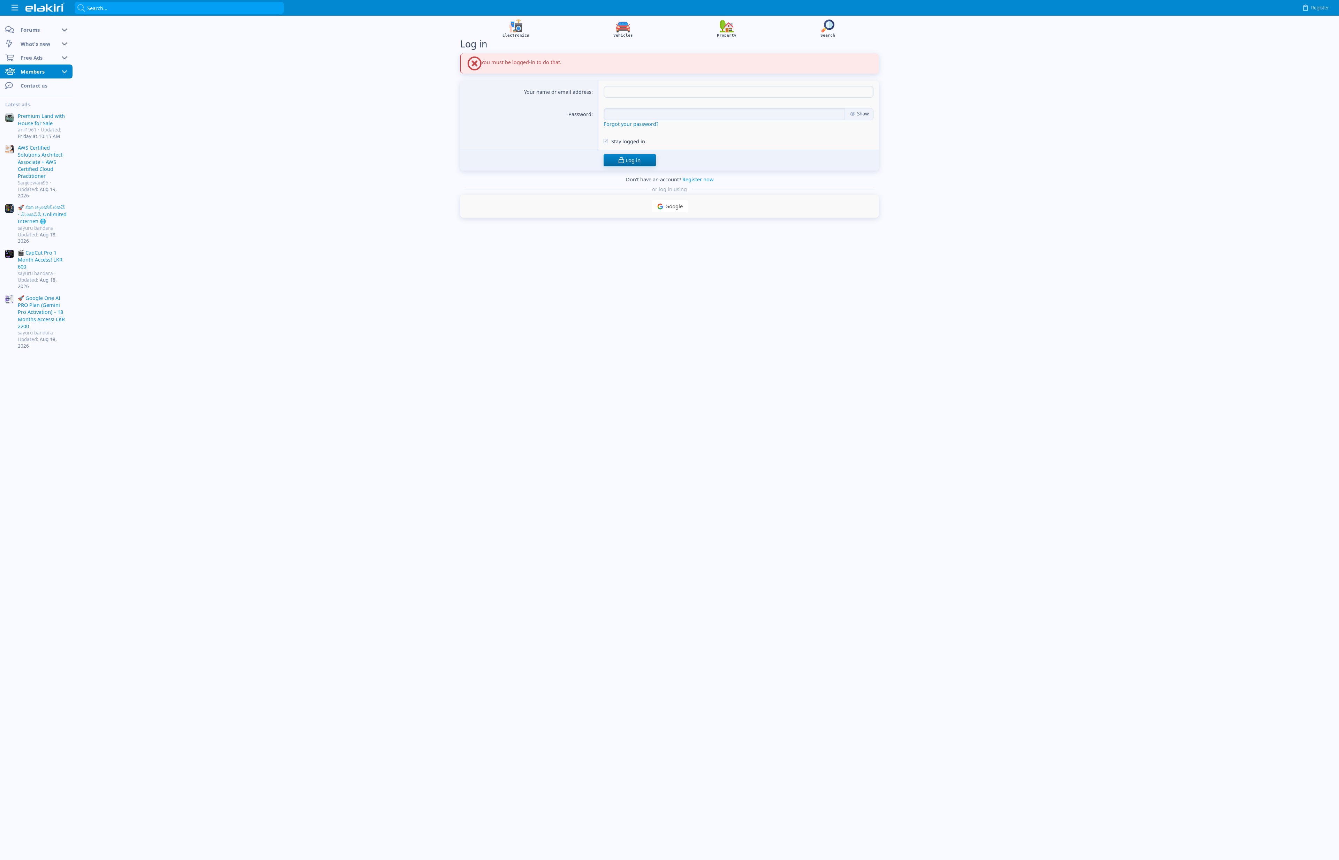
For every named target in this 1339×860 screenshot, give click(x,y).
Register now (697, 179)
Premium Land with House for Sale (41, 119)
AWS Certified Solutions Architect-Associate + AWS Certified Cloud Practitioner (41, 162)
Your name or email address (557, 91)
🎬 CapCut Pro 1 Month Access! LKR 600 (40, 259)
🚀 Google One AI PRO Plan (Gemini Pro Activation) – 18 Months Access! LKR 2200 (41, 312)
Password (579, 114)
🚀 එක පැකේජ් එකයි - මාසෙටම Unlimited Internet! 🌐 (42, 214)
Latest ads (17, 104)
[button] (15, 8)
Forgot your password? (631, 123)
